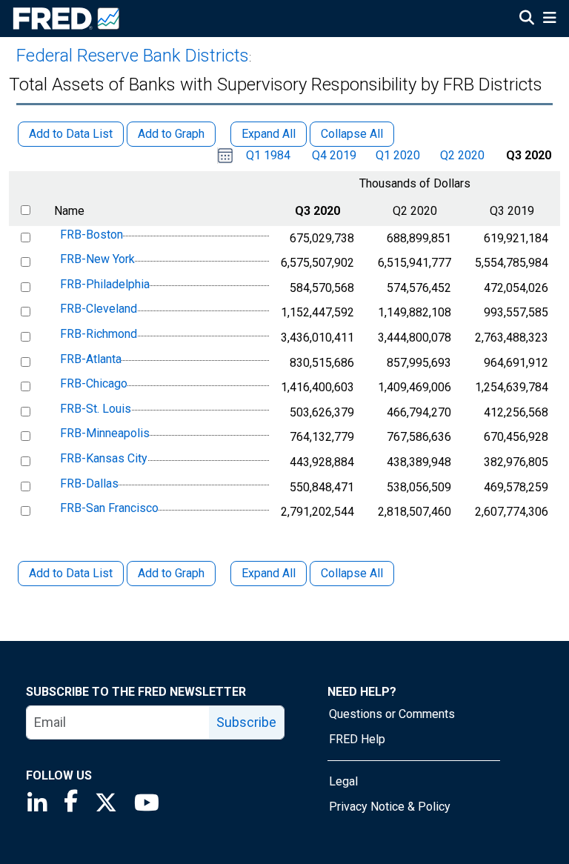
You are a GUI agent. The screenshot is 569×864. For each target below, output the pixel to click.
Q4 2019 (334, 155)
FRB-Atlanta (91, 359)
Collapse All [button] (352, 134)
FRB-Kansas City (103, 458)
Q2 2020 (462, 155)
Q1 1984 (268, 155)
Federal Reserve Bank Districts (132, 55)
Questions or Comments (392, 714)
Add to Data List (71, 573)
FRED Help (357, 739)
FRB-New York (97, 259)
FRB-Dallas (89, 483)
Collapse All (352, 573)
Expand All (269, 573)
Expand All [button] (269, 134)
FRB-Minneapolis (105, 434)
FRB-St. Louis (95, 409)
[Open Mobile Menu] (549, 19)
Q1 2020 (398, 155)
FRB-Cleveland (98, 309)
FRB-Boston (91, 234)
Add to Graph (171, 573)
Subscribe (246, 722)
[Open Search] (526, 19)
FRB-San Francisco (109, 508)
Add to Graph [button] (171, 134)
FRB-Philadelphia (105, 284)
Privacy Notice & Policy (389, 807)
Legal (343, 781)
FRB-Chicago (93, 383)
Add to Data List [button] (71, 134)
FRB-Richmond (98, 334)
